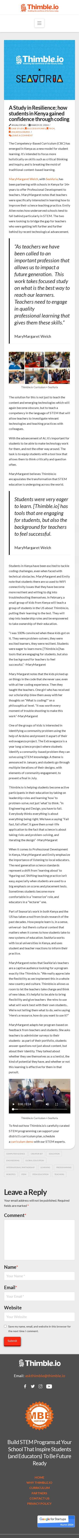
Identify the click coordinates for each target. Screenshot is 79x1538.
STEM (23, 1174)
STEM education (40, 1174)
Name (11, 1267)
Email (10, 1287)
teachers (59, 1174)
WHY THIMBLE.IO (39, 1482)
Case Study (17, 128)
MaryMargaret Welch (23, 179)
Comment (15, 1215)
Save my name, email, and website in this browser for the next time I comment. (39, 1329)
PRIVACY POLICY (39, 1503)
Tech (51, 128)
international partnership (20, 1167)
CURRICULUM (39, 1488)
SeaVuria (52, 179)
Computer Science (15, 1154)
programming (64, 1167)
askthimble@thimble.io (45, 1375)
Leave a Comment (22, 135)
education (54, 1154)
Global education (35, 1160)
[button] (39, 23)
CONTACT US (39, 1498)
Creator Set (37, 1154)
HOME (39, 1477)
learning (45, 1167)
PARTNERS (39, 1493)
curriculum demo (22, 1141)
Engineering (13, 1160)
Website (13, 1307)
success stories (36, 128)
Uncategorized (20, 131)
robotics (10, 1174)
